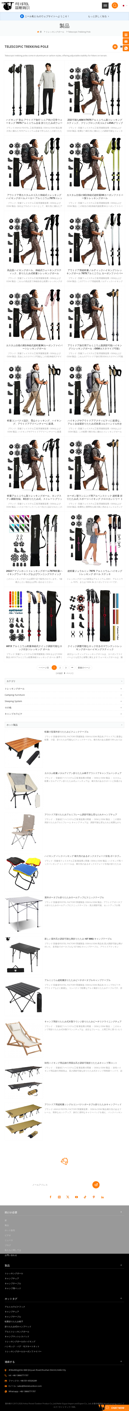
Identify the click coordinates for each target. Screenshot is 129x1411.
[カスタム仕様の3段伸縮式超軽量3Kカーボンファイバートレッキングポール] (34, 315)
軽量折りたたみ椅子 (14, 1321)
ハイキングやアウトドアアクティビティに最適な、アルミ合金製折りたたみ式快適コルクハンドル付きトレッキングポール (95, 422)
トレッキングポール (55, 31)
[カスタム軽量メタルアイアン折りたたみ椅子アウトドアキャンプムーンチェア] (24, 790)
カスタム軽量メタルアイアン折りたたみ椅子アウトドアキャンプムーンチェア (83, 773)
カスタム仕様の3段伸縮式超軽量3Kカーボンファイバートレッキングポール (34, 347)
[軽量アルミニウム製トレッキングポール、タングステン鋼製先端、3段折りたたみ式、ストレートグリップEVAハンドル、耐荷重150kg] (34, 465)
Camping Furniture (15, 694)
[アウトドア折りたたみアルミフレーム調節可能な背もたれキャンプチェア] (24, 831)
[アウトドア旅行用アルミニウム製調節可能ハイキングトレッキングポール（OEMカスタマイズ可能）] (95, 315)
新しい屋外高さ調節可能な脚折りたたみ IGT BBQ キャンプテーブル (78, 938)
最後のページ (84, 667)
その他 (8, 707)
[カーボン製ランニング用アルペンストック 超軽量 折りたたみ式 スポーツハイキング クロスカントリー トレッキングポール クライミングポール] (95, 465)
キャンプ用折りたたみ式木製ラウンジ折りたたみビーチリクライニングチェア (83, 1021)
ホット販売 (10, 1230)
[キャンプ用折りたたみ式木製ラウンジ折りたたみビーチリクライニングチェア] (24, 1038)
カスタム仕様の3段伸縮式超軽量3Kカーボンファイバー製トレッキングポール (95, 196)
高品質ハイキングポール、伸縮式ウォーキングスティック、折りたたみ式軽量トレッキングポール (34, 272)
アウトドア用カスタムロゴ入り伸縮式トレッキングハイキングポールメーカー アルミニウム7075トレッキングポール (34, 196)
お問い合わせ (11, 1255)
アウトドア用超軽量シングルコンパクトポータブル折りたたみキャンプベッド (83, 1104)
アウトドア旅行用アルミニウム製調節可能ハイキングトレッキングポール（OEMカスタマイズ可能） (95, 347)
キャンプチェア (12, 1278)
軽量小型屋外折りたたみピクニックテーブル (67, 731)
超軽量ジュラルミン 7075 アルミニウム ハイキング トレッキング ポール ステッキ (94, 572)
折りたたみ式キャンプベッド (18, 1326)
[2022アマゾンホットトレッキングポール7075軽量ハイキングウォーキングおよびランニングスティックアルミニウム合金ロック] (34, 540)
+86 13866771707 (20, 1375)
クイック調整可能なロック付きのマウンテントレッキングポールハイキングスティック (95, 648)
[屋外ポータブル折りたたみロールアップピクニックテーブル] (24, 914)
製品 (7, 1225)
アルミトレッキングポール (17, 1331)
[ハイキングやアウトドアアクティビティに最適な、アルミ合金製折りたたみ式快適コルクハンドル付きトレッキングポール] (95, 390)
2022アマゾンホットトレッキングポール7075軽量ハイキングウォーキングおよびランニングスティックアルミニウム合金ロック (34, 572)
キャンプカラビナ (13, 713)
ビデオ (8, 1235)
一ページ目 (44, 667)
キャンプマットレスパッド (17, 1336)
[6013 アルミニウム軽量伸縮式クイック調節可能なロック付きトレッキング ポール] (34, 615)
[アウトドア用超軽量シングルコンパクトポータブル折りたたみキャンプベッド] (24, 1121)
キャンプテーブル (13, 1283)
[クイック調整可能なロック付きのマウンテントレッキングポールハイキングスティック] (95, 615)
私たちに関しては (13, 1250)
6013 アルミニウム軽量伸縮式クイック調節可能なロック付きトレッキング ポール (34, 648)
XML (74, 1407)
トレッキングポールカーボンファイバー (23, 1351)
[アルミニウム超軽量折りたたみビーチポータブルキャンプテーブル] (24, 997)
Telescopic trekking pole (79, 31)
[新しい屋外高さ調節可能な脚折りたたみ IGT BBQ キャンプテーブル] (24, 955)
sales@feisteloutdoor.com (29, 1386)
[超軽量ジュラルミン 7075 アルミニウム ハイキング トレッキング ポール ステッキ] (95, 540)
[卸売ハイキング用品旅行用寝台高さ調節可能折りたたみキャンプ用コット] (24, 1080)
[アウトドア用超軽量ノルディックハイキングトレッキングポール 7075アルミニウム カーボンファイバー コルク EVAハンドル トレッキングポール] (95, 239)
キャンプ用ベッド (13, 1288)
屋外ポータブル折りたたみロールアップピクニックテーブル (74, 897)
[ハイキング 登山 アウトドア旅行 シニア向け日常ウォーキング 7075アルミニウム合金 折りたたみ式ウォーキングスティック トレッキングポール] (34, 89)
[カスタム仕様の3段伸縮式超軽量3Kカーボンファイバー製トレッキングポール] (95, 164)
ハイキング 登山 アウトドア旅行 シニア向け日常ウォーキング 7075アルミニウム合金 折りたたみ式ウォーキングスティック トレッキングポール (34, 121)
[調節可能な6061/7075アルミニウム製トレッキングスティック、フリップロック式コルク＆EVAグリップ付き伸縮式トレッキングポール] (95, 89)
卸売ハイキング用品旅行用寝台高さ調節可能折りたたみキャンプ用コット (81, 1062)
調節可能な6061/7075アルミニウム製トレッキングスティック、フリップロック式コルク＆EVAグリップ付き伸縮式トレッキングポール (95, 121)
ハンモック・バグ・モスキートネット (22, 1346)
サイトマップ (64, 1407)
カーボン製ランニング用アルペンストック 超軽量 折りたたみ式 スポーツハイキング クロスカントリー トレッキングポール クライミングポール (95, 497)
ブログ (8, 1245)
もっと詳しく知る (97, 16)
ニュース (9, 1240)
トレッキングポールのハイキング (20, 1341)
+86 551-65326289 (28, 1380)
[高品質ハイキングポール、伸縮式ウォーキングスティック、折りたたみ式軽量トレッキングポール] (34, 239)
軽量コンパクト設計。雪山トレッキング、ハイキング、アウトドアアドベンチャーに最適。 (34, 422)
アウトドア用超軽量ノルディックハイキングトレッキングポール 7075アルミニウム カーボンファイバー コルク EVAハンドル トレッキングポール (95, 272)
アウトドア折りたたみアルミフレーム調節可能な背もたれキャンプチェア (81, 814)
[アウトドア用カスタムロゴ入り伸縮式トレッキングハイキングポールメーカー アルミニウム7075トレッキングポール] (34, 164)
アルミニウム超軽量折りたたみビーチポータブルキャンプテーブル (78, 980)
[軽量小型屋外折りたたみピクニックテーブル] (24, 748)
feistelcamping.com (112, 1403)
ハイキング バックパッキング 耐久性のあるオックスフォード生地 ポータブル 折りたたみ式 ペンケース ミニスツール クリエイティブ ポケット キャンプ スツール (84, 855)
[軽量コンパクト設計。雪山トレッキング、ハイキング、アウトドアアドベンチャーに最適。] (34, 390)
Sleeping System (13, 701)
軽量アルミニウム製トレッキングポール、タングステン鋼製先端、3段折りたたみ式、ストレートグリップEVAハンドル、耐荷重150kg (34, 497)
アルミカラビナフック (15, 1306)
